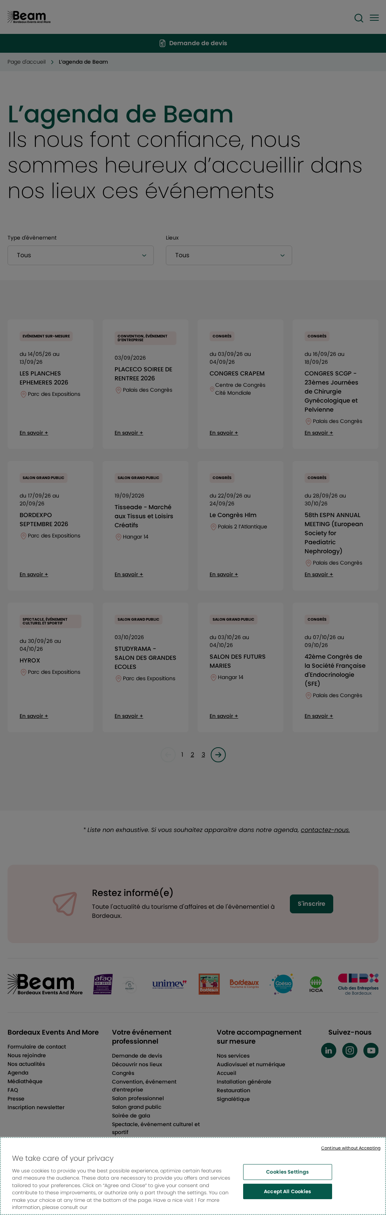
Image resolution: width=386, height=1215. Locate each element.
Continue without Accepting (350, 1148)
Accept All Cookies (287, 1191)
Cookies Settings (287, 1171)
